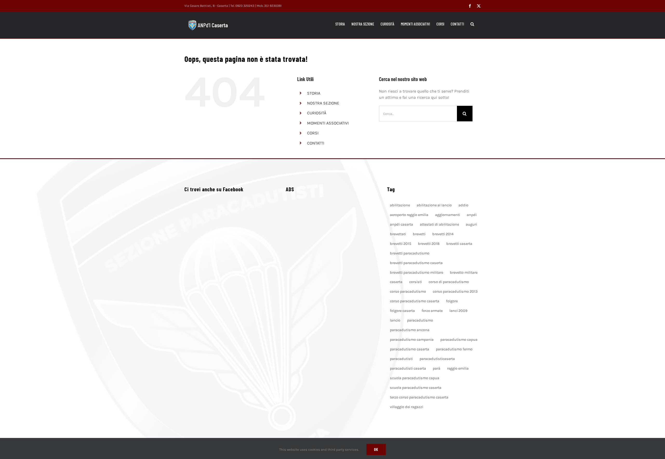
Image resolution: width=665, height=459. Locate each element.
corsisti (415, 282)
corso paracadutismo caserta (414, 301)
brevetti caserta (459, 243)
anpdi (472, 215)
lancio (395, 320)
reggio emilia (458, 368)
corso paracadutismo (408, 291)
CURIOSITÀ (316, 112)
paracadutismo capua (458, 339)
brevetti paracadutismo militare (416, 272)
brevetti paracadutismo (409, 253)
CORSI (312, 132)
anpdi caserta (401, 224)
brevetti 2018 (429, 243)
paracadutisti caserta (408, 368)
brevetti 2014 (443, 234)
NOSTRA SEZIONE (323, 103)
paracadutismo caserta (409, 349)
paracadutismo (420, 320)
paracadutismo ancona (409, 330)
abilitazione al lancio (434, 205)
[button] (472, 24)
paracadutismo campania (412, 339)
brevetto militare (463, 272)
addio (463, 205)
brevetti (419, 234)
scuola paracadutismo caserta (415, 387)
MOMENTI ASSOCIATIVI (328, 123)
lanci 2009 (458, 311)
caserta (396, 282)
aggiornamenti (447, 215)
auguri (471, 224)
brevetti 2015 (400, 243)
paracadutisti (401, 359)
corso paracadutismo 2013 (455, 291)
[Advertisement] (332, 266)
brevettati (398, 234)
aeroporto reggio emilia (409, 215)
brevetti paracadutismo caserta (416, 263)
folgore (452, 301)
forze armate (432, 311)
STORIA (313, 93)
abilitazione (400, 205)
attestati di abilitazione (439, 224)
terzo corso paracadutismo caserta (419, 397)
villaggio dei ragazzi (406, 407)
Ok (376, 449)
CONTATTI (315, 143)
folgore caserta (402, 311)
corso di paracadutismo (449, 282)
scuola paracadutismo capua (414, 378)
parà (436, 368)
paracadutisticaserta (437, 359)
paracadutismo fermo (454, 349)
